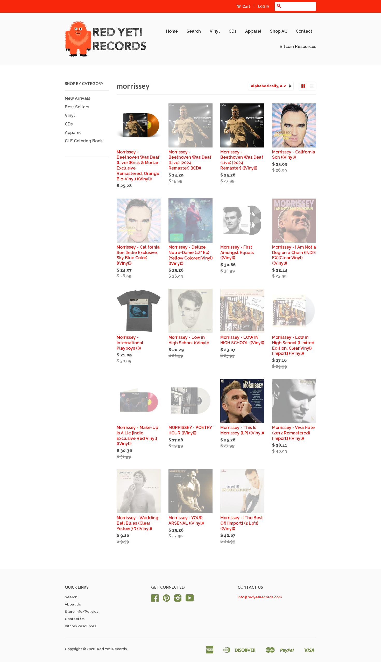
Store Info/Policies (81, 611)
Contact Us (74, 619)
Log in (263, 6)
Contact (304, 31)
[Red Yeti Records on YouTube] (190, 600)
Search (194, 31)
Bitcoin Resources (298, 46)
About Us (73, 604)
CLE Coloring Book (84, 140)
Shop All (278, 31)
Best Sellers (77, 106)
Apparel (253, 31)
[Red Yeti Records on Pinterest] (166, 600)
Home (172, 31)
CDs (232, 31)
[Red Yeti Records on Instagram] (178, 600)
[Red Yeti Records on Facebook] (155, 600)
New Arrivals (77, 98)
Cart (246, 6)
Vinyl (215, 31)
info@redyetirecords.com (260, 597)
